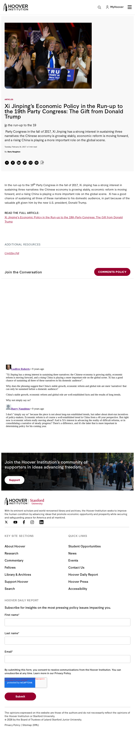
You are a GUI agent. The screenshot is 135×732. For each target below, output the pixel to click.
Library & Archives (18, 574)
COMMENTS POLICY (112, 272)
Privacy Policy (12, 725)
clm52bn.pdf (12, 253)
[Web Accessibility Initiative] (15, 7)
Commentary (14, 560)
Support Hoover (16, 581)
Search (10, 588)
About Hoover (15, 546)
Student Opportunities (84, 546)
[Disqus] (67, 319)
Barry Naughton (14, 151)
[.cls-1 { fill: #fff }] (24, 163)
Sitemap (27, 725)
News (72, 553)
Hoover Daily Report (83, 574)
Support (14, 480)
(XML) (36, 725)
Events (73, 560)
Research (11, 553)
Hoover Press (78, 581)
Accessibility (77, 588)
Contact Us (76, 567)
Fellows (10, 567)
